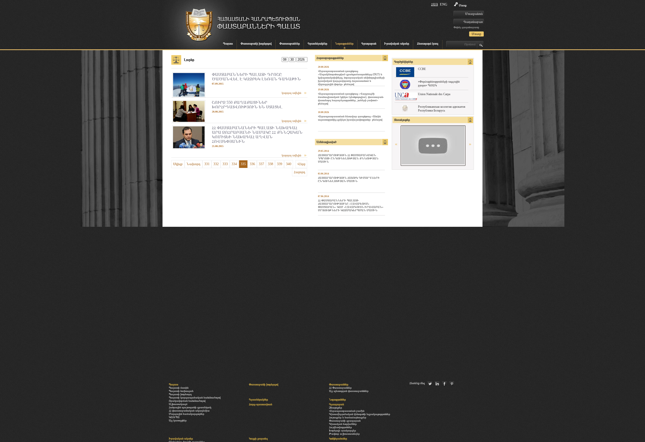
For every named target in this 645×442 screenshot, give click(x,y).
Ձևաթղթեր (335, 407)
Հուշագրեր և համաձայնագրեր (347, 417)
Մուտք (463, 5)
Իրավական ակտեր (396, 43)
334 (234, 164)
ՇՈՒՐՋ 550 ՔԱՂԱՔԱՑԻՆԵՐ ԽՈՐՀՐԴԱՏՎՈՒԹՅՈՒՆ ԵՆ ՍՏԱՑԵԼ (247, 104)
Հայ (434, 4)
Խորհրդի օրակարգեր (342, 430)
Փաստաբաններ (289, 43)
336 (252, 164)
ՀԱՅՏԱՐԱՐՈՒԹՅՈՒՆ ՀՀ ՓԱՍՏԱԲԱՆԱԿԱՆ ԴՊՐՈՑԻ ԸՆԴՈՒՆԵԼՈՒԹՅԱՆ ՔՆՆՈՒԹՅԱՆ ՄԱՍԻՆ (348, 158)
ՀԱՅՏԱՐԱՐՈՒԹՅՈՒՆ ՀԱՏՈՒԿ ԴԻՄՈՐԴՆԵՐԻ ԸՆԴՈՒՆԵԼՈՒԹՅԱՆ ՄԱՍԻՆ (349, 179)
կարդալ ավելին (291, 93)
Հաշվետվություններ (340, 427)
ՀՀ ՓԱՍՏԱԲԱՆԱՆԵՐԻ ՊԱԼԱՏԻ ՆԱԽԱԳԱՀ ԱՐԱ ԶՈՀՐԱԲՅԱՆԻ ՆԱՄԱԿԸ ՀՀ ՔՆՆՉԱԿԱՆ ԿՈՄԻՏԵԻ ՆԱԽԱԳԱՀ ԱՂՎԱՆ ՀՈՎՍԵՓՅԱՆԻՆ (257, 134)
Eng (443, 4)
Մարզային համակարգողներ (186, 413)
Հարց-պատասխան (260, 404)
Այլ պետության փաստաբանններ (349, 390)
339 (279, 164)
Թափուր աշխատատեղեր (344, 433)
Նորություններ (344, 43)
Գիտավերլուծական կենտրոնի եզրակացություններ (359, 414)
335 (243, 164)
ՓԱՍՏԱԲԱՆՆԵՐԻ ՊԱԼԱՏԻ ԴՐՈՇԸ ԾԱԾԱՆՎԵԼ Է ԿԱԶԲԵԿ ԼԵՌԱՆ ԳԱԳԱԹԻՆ (256, 76)
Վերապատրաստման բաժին (346, 410)
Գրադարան (368, 43)
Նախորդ (193, 164)
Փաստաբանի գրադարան (345, 420)
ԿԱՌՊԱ (174, 417)
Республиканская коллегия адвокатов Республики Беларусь (441, 108)
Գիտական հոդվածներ (343, 423)
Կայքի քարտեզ (258, 438)
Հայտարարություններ (330, 58)
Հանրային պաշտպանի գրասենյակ (190, 407)
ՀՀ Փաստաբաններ (340, 387)
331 (207, 164)
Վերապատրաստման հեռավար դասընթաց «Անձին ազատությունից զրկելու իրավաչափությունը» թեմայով (350, 118)
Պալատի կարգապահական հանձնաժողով (195, 397)
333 (225, 164)
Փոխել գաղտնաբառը (466, 27)
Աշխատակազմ (178, 404)
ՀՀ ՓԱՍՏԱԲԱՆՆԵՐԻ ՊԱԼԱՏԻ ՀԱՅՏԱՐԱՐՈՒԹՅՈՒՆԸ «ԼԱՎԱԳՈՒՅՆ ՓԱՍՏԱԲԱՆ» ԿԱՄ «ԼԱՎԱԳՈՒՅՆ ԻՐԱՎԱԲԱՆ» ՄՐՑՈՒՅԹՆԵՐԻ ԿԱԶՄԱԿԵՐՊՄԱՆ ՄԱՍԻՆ (350, 205)
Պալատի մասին (178, 387)
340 (288, 164)
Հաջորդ (299, 172)
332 (216, 164)
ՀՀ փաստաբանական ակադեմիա (189, 410)
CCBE (422, 69)
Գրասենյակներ (317, 43)
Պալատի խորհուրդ (180, 394)
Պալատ (228, 43)
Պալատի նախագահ (181, 390)
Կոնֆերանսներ (338, 438)
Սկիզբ (178, 164)
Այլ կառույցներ (178, 420)
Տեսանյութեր (402, 120)
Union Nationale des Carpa (434, 94)
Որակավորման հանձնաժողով (187, 400)
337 (261, 164)
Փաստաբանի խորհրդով (256, 43)
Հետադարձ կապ (427, 43)
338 (270, 164)
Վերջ (301, 164)
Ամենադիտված (326, 142)
